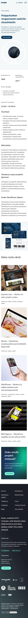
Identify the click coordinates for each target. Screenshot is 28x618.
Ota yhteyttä (9, 473)
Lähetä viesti (6, 568)
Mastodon (17, 605)
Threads (3, 606)
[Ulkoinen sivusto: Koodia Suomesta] (21, 582)
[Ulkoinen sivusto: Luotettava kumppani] (3, 595)
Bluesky (21, 605)
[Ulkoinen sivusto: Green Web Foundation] (12, 590)
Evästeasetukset (14, 608)
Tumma (7, 612)
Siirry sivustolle (7, 37)
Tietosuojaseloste (5, 608)
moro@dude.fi (5, 550)
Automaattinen (13, 612)
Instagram (12, 606)
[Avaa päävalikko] (25, 2)
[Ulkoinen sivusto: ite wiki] (15, 580)
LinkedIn (7, 606)
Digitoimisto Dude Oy (5, 603)
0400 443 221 (16, 550)
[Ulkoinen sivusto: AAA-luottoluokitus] (10, 596)
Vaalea (3, 612)
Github (16, 606)
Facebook (11, 605)
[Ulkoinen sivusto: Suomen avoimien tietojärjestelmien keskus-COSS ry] (22, 589)
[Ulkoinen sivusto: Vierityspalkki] (5, 581)
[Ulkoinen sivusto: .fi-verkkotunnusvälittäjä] (3, 590)
